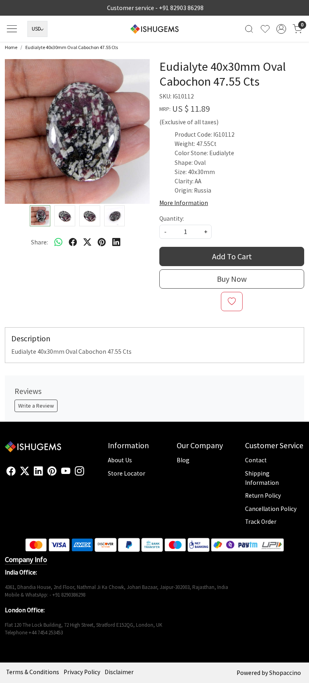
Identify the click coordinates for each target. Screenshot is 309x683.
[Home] (154, 29)
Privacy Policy (82, 672)
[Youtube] (66, 471)
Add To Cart (232, 256)
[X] (25, 471)
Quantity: (171, 218)
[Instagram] (79, 471)
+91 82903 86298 (181, 8)
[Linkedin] (38, 471)
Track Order (260, 521)
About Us (120, 460)
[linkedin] (116, 242)
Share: (39, 242)
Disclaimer (119, 672)
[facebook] (73, 242)
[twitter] (87, 242)
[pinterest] (102, 242)
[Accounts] (281, 29)
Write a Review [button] (36, 405)
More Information (183, 203)
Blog (183, 460)
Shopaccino (285, 673)
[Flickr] (88, 474)
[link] (249, 29)
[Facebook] (11, 471)
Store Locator (126, 473)
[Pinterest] (52, 471)
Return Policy (263, 495)
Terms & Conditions (32, 672)
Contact (256, 460)
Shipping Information (262, 478)
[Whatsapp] (58, 242)
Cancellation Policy (271, 509)
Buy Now (232, 279)
